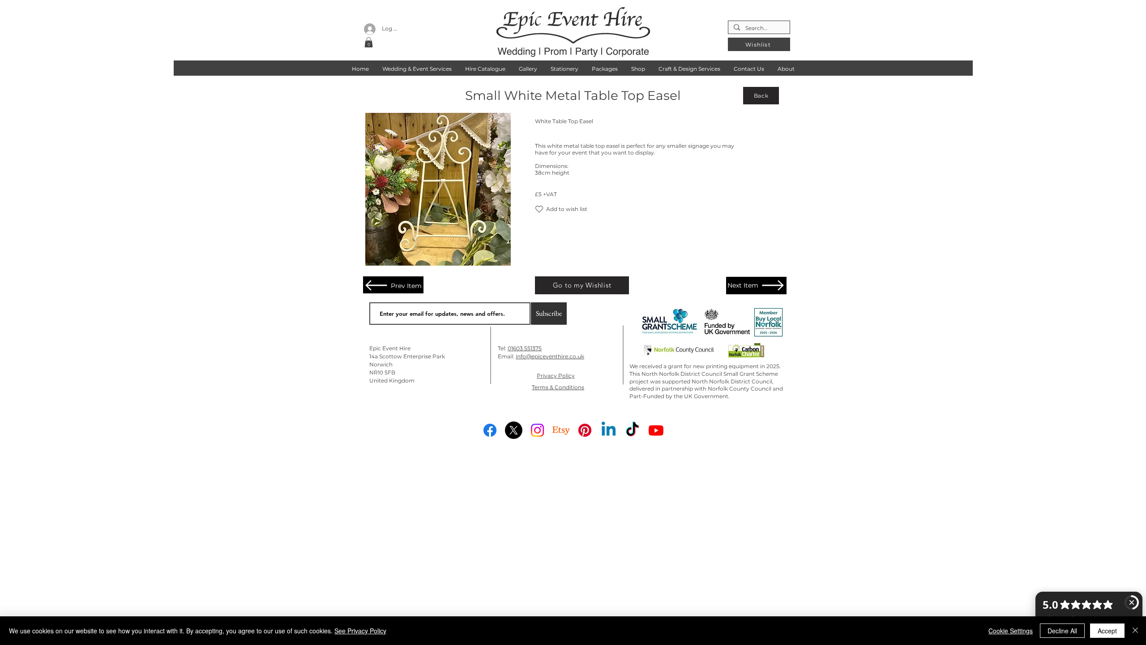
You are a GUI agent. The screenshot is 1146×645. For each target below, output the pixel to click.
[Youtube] (656, 430)
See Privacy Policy (360, 630)
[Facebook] (490, 430)
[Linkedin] (608, 430)
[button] (368, 42)
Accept (1107, 630)
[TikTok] (632, 430)
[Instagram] (537, 430)
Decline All (1062, 630)
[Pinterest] (585, 430)
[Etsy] (561, 430)
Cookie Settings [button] (1010, 630)
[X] (513, 430)
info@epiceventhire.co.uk (550, 356)
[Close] (1135, 631)
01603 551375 (525, 348)
